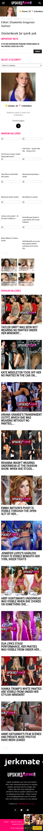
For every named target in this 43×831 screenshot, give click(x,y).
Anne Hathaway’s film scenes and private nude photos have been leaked (21, 737)
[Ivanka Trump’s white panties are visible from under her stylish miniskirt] (21, 671)
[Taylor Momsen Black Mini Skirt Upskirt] (11, 165)
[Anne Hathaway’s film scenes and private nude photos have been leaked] (21, 716)
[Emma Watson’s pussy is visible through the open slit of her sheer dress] (21, 490)
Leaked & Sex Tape (18, 824)
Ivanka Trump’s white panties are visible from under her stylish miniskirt (21, 691)
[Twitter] (21, 810)
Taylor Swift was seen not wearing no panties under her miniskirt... (19, 330)
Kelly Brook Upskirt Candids (10, 197)
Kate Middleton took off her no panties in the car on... (21, 374)
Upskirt (6, 822)
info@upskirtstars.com (26, 804)
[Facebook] (15, 810)
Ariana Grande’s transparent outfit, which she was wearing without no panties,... (21, 419)
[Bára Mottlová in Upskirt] (32, 187)
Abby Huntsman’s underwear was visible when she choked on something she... (21, 601)
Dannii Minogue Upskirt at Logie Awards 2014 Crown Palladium (30, 219)
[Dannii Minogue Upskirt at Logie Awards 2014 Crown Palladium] (32, 208)
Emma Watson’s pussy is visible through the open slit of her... (18, 511)
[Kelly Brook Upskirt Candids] (11, 187)
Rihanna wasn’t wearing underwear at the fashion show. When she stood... (19, 465)
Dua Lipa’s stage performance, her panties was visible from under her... (21, 646)
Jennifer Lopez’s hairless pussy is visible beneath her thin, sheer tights (20, 556)
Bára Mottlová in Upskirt (30, 197)
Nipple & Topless (16, 822)
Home (3, 19)
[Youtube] (27, 810)
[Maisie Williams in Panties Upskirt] (11, 231)
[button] (40, 3)
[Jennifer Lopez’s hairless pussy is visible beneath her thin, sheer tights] (21, 535)
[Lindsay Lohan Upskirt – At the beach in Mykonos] (11, 207)
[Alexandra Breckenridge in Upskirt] (32, 165)
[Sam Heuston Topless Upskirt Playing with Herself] (11, 144)
